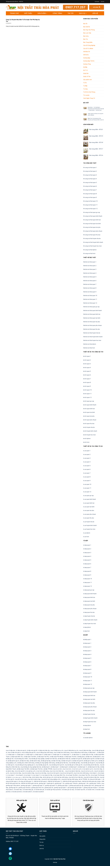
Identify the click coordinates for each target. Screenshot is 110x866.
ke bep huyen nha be (89, 714)
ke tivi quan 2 (87, 360)
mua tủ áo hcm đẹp (15, 773)
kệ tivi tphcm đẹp (37, 777)
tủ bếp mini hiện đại (44, 750)
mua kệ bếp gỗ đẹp (74, 763)
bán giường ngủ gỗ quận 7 (75, 787)
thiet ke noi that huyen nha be (91, 333)
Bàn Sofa (86, 36)
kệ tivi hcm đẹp (27, 777)
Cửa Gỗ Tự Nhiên (88, 48)
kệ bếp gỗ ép (81, 756)
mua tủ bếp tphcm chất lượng (78, 752)
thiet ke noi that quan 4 (89, 273)
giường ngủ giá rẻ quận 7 (91, 787)
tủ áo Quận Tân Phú (84, 775)
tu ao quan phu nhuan (89, 514)
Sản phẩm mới (87, 79)
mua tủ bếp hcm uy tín (57, 750)
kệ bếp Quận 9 (73, 767)
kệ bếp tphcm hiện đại (64, 758)
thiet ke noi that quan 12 (90, 303)
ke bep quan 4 (87, 654)
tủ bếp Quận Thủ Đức (70, 756)
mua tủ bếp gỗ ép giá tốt (29, 752)
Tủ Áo (85, 82)
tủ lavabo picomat (16, 791)
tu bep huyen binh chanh (90, 620)
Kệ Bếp (85, 67)
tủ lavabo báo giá (39, 789)
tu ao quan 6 (86, 469)
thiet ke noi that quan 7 (89, 284)
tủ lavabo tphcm (27, 791)
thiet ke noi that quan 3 (89, 269)
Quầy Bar (85, 73)
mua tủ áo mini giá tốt (66, 773)
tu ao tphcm (86, 533)
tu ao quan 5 (86, 465)
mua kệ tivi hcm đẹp (21, 779)
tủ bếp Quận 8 (39, 754)
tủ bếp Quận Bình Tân (16, 756)
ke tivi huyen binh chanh (90, 431)
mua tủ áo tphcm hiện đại (72, 771)
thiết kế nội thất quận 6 (40, 781)
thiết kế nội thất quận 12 (55, 781)
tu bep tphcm (87, 627)
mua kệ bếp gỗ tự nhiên (21, 758)
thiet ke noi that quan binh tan (91, 314)
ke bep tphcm (87, 725)
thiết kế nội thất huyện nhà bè (29, 783)
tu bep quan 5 (87, 560)
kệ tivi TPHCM (83, 779)
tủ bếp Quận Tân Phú (43, 756)
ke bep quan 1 (87, 643)
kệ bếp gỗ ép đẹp (46, 761)
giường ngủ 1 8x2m (95, 783)
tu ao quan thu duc (88, 518)
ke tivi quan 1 (87, 356)
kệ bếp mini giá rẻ (66, 761)
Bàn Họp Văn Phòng (89, 30)
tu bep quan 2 (87, 549)
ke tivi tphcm (87, 438)
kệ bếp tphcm (97, 756)
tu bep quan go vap (88, 590)
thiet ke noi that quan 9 (89, 292)
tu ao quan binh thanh (89, 499)
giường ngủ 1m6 (89, 785)
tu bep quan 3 (87, 552)
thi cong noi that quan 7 (90, 190)
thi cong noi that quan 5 (90, 182)
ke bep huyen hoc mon (89, 721)
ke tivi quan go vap (88, 401)
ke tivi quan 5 (87, 371)
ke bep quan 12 (87, 684)
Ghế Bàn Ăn (86, 51)
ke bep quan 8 (87, 669)
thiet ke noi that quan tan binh (91, 318)
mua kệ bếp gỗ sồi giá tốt (56, 765)
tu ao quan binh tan (88, 503)
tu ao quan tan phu (88, 510)
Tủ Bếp (85, 86)
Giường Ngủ (86, 58)
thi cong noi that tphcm (89, 250)
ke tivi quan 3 (87, 364)
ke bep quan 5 (87, 658)
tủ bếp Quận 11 (66, 754)
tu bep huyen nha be (89, 616)
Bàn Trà (85, 39)
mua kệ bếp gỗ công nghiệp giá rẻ (25, 765)
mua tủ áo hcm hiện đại (56, 771)
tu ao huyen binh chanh (90, 525)
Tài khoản (97, 1)
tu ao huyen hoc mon (89, 529)
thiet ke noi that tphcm (89, 344)
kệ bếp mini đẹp (55, 761)
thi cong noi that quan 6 (90, 186)
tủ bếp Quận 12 (76, 754)
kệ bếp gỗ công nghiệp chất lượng (45, 763)
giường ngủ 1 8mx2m (71, 783)
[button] (96, 7)
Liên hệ (102, 1)
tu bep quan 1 (87, 545)
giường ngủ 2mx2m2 (24, 787)
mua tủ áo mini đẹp (40, 773)
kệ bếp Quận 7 (55, 767)
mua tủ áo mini (57, 769)
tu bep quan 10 (87, 578)
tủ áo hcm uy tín (77, 769)
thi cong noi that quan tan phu (91, 227)
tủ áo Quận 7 (11, 775)
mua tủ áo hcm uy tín (87, 771)
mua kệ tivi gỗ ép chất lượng (70, 779)
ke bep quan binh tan (89, 695)
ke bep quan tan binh (89, 699)
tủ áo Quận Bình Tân (59, 775)
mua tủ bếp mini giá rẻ (14, 752)
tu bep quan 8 (87, 571)
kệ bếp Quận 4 (46, 767)
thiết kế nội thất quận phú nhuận (91, 781)
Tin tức (71, 13)
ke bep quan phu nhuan (90, 707)
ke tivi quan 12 (87, 397)
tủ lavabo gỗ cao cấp (68, 789)
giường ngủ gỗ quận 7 (60, 787)
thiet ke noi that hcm (89, 348)
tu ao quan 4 (86, 462)
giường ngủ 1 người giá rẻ (46, 783)
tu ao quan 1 (86, 450)
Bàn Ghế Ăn (86, 27)
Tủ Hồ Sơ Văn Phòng (89, 92)
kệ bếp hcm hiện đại (51, 758)
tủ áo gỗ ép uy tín (31, 771)
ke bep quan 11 (87, 680)
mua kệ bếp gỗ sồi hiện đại (91, 765)
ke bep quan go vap (88, 688)
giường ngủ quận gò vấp (76, 785)
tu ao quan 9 (86, 480)
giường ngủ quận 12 (38, 785)
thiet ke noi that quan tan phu (91, 321)
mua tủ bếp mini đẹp (85, 750)
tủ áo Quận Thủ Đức (97, 775)
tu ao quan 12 (87, 492)
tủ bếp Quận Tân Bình (30, 756)
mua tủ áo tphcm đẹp (28, 773)
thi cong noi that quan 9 (90, 197)
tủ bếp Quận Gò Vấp (87, 754)
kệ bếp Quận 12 (82, 767)
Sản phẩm (42, 13)
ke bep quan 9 (87, 673)
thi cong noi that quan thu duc (91, 235)
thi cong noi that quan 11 (90, 205)
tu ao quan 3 (86, 458)
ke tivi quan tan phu (88, 416)
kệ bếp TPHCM (48, 769)
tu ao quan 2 (86, 454)
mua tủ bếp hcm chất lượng (61, 752)
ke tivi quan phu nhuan (89, 420)
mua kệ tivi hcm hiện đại (76, 777)
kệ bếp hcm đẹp (24, 761)
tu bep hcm (86, 631)
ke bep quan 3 (87, 650)
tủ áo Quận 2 (93, 773)
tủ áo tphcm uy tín (87, 769)
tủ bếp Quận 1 (92, 752)
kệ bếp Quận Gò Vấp (94, 767)
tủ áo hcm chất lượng (42, 771)
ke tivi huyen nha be (89, 427)
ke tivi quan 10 (87, 390)
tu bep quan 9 (87, 575)
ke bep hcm (86, 729)
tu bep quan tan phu (89, 605)
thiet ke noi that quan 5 (89, 277)
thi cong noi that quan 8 (90, 193)
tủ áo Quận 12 (36, 775)
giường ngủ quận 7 (26, 785)
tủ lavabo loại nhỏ (80, 789)
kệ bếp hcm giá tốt (76, 758)
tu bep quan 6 (87, 564)
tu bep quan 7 (87, 567)
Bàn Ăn (85, 23)
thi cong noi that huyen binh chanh (93, 242)
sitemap (55, 862)
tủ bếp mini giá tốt (32, 750)
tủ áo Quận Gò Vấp (46, 775)
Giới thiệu (28, 13)
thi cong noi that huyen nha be (91, 238)
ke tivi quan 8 (87, 382)
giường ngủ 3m (49, 787)
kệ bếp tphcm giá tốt (89, 758)
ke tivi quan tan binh (89, 412)
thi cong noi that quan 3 (90, 175)
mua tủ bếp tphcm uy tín (71, 750)
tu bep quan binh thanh (89, 593)
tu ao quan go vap (88, 495)
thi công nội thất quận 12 (26, 781)
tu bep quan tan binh (89, 601)
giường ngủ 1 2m (60, 783)
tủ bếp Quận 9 (48, 754)
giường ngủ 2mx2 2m (37, 787)
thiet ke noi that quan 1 (89, 262)
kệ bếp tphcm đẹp (35, 761)
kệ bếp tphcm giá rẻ (13, 761)
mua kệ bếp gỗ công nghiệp (37, 758)
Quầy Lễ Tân (86, 76)
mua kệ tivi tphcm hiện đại (91, 777)
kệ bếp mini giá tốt (77, 761)
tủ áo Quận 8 (19, 775)
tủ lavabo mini (90, 789)
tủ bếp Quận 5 (21, 754)
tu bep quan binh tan (89, 597)
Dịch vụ (82, 13)
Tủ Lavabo (86, 95)
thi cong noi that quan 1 (90, 167)
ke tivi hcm (86, 442)
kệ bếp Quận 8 (64, 767)
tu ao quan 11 (87, 488)
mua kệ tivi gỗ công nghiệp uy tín (51, 779)
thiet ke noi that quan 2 (89, 265)
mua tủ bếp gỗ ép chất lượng (44, 752)
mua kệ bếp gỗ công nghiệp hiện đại (31, 767)
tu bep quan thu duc (89, 612)
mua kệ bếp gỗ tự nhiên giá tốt (73, 765)
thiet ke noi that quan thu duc (91, 329)
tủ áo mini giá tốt (20, 771)
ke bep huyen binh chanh (90, 718)
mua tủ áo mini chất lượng (81, 773)
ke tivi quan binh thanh (89, 405)
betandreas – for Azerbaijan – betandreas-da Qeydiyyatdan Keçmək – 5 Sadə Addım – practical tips (96, 109)
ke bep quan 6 (87, 662)
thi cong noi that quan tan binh (92, 223)
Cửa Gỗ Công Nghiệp (89, 45)
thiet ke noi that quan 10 (90, 295)
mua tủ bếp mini (10, 750)
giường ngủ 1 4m (83, 783)
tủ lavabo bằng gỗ (28, 789)
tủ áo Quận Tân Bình (72, 775)
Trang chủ (14, 13)
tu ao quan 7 (86, 473)
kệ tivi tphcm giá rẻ (17, 777)
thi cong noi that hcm (89, 253)
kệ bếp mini (89, 756)
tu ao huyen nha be (88, 522)
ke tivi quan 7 (87, 379)
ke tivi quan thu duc (88, 423)
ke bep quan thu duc (89, 710)
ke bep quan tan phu (89, 703)
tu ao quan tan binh (88, 507)
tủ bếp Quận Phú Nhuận (56, 756)
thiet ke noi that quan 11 (90, 299)
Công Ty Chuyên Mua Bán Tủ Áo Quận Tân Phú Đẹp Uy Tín (23, 20)
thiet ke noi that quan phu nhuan (92, 325)
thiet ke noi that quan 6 (89, 280)
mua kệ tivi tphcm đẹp (34, 779)
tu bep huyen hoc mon (89, 623)
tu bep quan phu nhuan (89, 608)
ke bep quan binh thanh (90, 692)
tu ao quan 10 (87, 484)
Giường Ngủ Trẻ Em (88, 61)
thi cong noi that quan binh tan (92, 220)
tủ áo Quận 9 (28, 775)
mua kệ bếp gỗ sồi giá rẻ (88, 763)
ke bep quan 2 (87, 647)
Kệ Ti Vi (85, 70)
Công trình (57, 13)
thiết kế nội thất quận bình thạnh (72, 781)
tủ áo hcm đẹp (98, 769)
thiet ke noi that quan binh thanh (92, 310)
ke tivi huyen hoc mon (89, 435)
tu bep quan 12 (87, 586)
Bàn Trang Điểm (87, 42)
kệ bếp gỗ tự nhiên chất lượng (25, 763)
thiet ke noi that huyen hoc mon (92, 340)
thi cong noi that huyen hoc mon (92, 246)
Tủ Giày (85, 89)
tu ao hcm (86, 536)
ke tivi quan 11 (87, 393)
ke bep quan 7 (87, 665)
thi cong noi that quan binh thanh (92, 216)
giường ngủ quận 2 (63, 785)
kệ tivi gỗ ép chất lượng (61, 777)
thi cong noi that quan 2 (90, 171)
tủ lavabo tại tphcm (38, 791)
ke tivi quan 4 (87, 367)
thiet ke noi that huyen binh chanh (93, 336)
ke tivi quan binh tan (89, 408)
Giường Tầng (87, 64)
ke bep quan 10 (87, 677)
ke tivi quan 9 (87, 386)
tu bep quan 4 (87, 556)
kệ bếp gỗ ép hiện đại (62, 763)
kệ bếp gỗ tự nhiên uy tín (91, 761)
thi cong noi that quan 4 (90, 178)
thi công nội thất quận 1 (95, 779)
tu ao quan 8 (86, 477)
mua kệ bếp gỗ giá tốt (42, 765)
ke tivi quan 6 (87, 375)
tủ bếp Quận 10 (57, 754)
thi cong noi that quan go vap (91, 212)
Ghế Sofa (86, 55)
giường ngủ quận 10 (51, 785)
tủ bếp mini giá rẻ (21, 750)
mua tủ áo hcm (67, 769)
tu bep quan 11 (87, 582)
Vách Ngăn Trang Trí (89, 98)
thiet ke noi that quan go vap (91, 306)
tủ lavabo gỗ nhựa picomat (53, 789)
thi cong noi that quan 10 (90, 201)
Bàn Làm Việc (87, 33)
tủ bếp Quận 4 (12, 754)
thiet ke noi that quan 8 (89, 288)
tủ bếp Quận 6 (30, 754)
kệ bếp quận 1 (87, 639)
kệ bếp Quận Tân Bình (23, 769)
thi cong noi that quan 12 (90, 208)
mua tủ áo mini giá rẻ (53, 773)
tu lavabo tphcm (88, 737)
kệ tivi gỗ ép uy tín (48, 777)
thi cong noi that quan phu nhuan (92, 231)
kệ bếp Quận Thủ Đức (36, 769)
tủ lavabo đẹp (18, 789)
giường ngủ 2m (13, 787)
